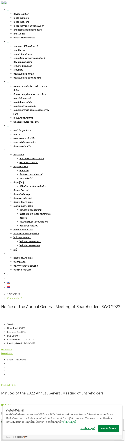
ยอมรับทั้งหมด (108, 428)
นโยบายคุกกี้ (69, 421)
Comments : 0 (14, 298)
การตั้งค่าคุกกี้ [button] (87, 428)
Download (6, 349)
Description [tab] (7, 353)
